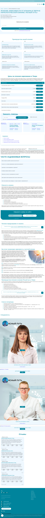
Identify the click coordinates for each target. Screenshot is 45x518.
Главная (2, 8)
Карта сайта (3, 498)
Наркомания (6, 8)
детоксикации (16, 264)
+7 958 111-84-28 (6, 501)
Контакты (32, 498)
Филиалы (32, 499)
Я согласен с (23, 30)
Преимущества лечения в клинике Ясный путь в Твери (11, 142)
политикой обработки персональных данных (24, 30)
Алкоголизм (32, 492)
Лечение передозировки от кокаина (9, 139)
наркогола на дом (40, 230)
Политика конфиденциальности (5, 495)
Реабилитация (33, 494)
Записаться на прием (22, 28)
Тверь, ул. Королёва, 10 (7, 503)
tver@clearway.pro (6, 506)
